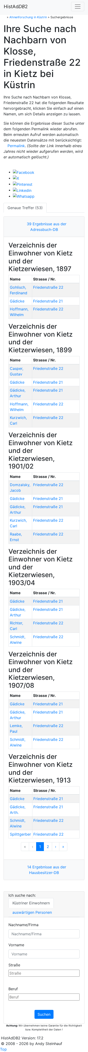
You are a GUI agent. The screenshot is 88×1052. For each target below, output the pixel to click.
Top (3, 1049)
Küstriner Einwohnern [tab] (31, 903)
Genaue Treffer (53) (25, 207)
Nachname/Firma (23, 924)
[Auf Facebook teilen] (23, 172)
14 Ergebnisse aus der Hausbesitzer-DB (45, 870)
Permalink (15, 145)
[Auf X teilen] (16, 178)
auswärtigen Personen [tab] (32, 912)
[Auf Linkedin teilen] (22, 190)
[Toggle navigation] (77, 6)
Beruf (13, 988)
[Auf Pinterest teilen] (22, 184)
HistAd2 (16, 6)
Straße (14, 965)
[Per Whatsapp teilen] (23, 196)
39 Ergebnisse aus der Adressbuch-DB (45, 227)
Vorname (16, 945)
